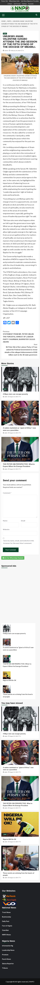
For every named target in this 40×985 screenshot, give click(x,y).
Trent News (6, 912)
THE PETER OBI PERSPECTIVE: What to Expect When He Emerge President (17, 665)
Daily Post (5, 921)
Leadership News (8, 950)
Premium (5, 954)
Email (23, 521)
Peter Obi (4, 1)
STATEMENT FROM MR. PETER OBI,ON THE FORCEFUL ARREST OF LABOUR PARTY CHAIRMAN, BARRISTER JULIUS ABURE (19, 337)
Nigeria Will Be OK (9, 680)
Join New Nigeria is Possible (30, 1)
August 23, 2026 (14, 396)
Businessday (6, 917)
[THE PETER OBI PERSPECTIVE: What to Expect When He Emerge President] (20, 449)
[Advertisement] (20, 594)
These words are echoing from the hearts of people (18, 695)
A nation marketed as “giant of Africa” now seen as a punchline (18, 648)
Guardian (5, 930)
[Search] (36, 15)
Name (5, 521)
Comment (7, 493)
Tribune (5, 968)
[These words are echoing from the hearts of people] (20, 858)
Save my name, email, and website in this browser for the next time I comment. (18, 542)
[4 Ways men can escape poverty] (20, 379)
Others (9, 4)
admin (6, 50)
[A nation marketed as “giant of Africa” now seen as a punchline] (20, 413)
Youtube (31, 4)
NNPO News (6, 935)
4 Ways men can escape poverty (15, 394)
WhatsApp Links (14, 1)
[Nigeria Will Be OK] (20, 824)
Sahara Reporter (8, 963)
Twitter (24, 4)
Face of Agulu (7, 926)
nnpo (4, 33)
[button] (3, 14)
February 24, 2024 (16, 50)
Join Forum (17, 4)
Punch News (6, 959)
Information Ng (7, 946)
